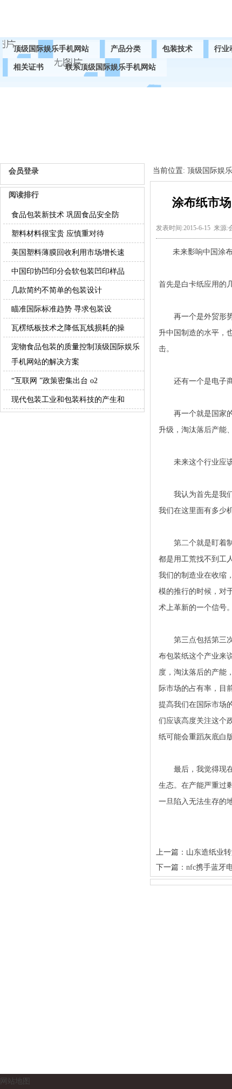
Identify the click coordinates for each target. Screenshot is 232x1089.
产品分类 (126, 49)
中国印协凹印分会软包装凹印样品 (68, 271)
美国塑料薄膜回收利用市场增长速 (68, 252)
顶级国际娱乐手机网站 (51, 49)
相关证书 (28, 67)
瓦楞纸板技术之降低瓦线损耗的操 (68, 328)
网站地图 (15, 1081)
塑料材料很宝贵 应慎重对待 (57, 234)
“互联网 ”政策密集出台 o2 (54, 381)
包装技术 (177, 49)
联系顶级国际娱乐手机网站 (110, 67)
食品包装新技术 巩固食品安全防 (65, 215)
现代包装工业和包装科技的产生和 (68, 400)
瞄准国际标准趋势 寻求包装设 (61, 309)
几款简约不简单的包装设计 (56, 290)
